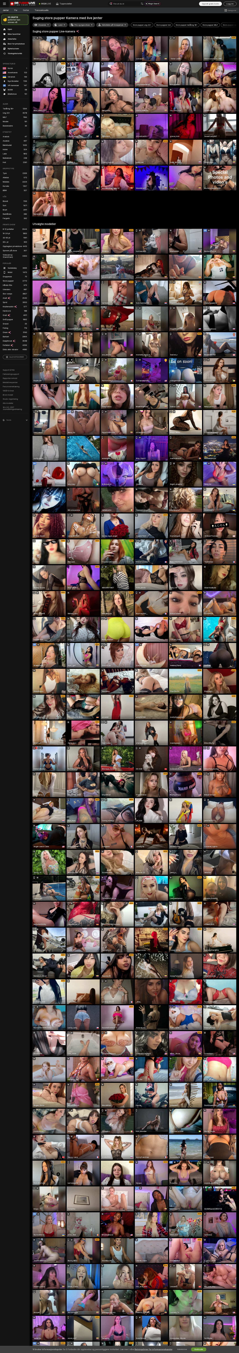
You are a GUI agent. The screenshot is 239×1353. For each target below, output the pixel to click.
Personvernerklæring (11, 387)
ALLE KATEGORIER (16, 357)
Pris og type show (82, 25)
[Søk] (142, 4)
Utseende (42, 25)
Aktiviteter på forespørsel (112, 25)
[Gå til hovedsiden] (23, 3)
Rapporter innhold (10, 378)
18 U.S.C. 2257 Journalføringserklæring (12, 408)
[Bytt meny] (4, 3)
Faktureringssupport (11, 374)
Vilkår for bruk (8, 391)
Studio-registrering (10, 399)
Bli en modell (8, 395)
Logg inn (230, 4)
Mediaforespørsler (10, 382)
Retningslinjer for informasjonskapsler (153, 1349)
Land (60, 25)
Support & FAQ (9, 370)
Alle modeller (8, 403)
